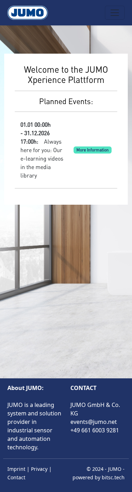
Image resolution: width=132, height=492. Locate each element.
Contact (16, 477)
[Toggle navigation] (115, 13)
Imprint (16, 469)
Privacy (39, 469)
